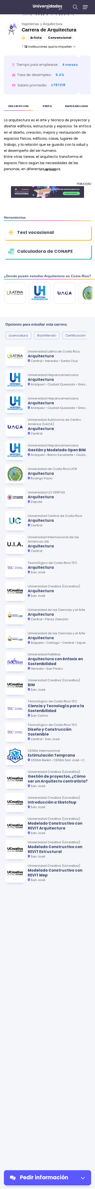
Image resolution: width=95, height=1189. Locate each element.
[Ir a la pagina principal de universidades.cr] (47, 7)
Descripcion (18, 106)
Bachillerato (46, 335)
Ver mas (50, 170)
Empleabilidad (76, 106)
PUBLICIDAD (84, 184)
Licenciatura (18, 335)
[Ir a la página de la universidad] (15, 293)
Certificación (76, 335)
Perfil (47, 106)
